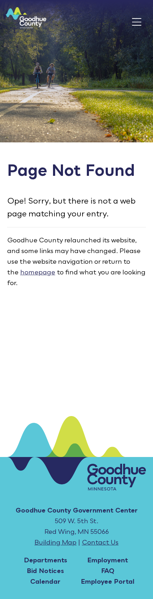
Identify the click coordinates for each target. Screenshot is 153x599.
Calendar (45, 581)
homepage (37, 272)
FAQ (107, 570)
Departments (45, 560)
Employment (107, 560)
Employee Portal (107, 581)
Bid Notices (45, 570)
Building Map (55, 542)
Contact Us (100, 542)
